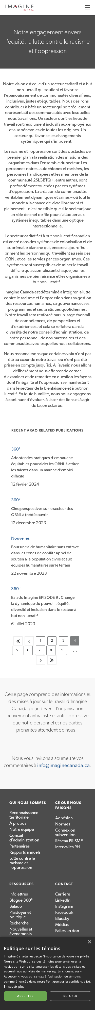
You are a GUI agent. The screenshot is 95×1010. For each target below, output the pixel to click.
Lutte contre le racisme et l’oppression (22, 863)
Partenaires (19, 846)
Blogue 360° (21, 900)
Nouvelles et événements (20, 931)
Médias (62, 924)
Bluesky (62, 918)
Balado (15, 906)
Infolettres (18, 894)
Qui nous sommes (27, 803)
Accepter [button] (25, 996)
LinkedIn (62, 900)
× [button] (89, 942)
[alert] (47, 973)
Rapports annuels (25, 852)
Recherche (19, 923)
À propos (17, 823)
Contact (64, 884)
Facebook (64, 912)
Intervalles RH (67, 847)
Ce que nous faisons (68, 805)
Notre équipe (21, 829)
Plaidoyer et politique (20, 914)
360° (16, 449)
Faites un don (67, 931)
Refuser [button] (70, 996)
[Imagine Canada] (19, 10)
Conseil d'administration (24, 837)
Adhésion (64, 818)
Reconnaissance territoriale (23, 814)
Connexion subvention (65, 832)
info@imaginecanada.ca (63, 765)
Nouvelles (20, 538)
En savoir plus (14, 986)
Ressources (21, 884)
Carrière (62, 894)
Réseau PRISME (69, 841)
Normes (62, 824)
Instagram (64, 906)
